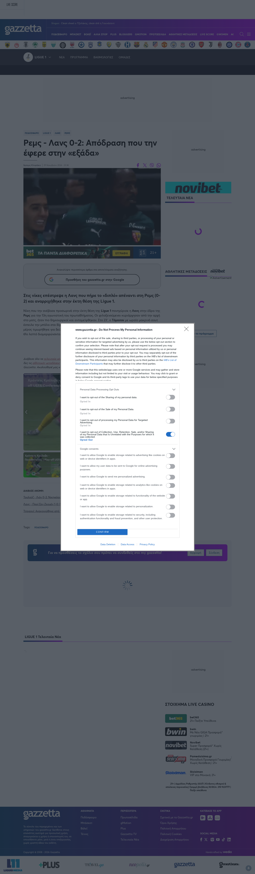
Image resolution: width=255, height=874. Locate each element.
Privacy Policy (147, 544)
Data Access (127, 544)
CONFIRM (102, 532)
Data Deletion (107, 544)
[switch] (170, 397)
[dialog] (127, 437)
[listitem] (127, 389)
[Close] (187, 330)
